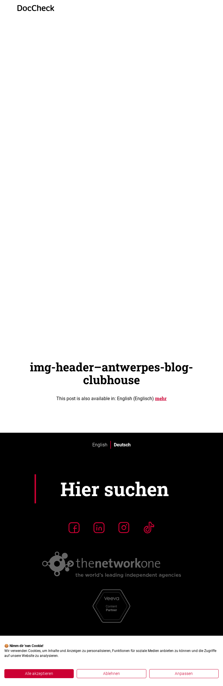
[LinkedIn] (99, 527)
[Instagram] (124, 527)
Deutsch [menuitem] (122, 444)
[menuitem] (99, 445)
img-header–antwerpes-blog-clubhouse (111, 373)
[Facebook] (74, 527)
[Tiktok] (148, 527)
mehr (161, 398)
